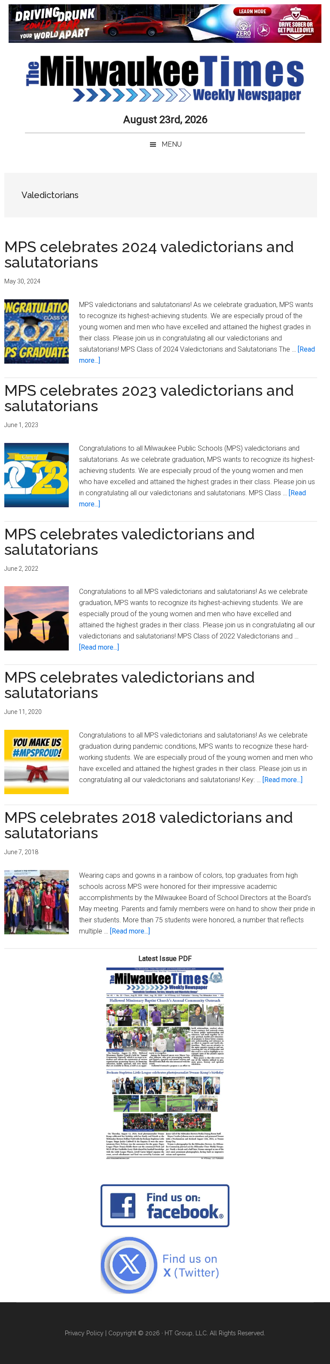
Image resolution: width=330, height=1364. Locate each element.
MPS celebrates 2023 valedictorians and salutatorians (149, 398)
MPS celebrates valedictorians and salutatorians (129, 541)
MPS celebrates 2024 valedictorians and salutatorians (149, 254)
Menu (172, 144)
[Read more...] (99, 647)
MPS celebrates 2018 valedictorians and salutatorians (148, 825)
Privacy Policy (84, 1333)
